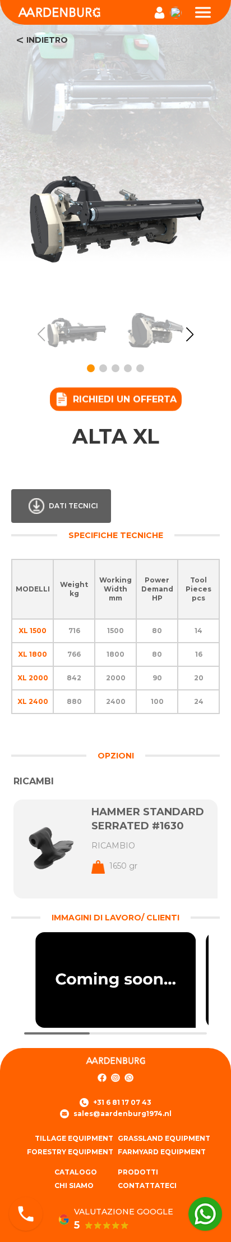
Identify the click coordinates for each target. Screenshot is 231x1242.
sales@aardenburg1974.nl (122, 1113)
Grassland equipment (164, 1138)
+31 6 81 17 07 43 (122, 1102)
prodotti (138, 1172)
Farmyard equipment (162, 1152)
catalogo (75, 1172)
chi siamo (74, 1185)
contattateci (147, 1185)
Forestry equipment (70, 1152)
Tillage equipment (74, 1138)
